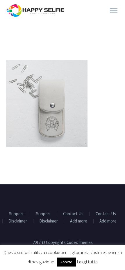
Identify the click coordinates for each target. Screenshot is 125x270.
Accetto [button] (66, 262)
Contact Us (73, 214)
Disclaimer (17, 221)
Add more (78, 221)
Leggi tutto (87, 261)
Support (16, 214)
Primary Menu (113, 11)
